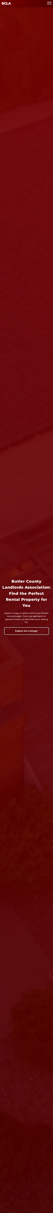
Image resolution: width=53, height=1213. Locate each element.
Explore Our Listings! (26, 631)
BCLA (6, 3)
